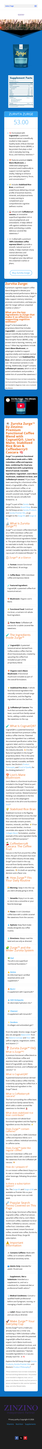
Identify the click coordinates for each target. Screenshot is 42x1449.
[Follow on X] (21, 1438)
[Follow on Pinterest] (25, 1438)
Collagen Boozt (12, 833)
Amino (13, 972)
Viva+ (28, 1038)
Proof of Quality (25, 767)
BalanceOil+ (26, 1035)
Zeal (7, 804)
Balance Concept (16, 1038)
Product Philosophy (21, 1367)
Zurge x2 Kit (29, 1189)
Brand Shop (25, 507)
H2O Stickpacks (16, 1000)
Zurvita (26, 504)
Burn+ (13, 989)
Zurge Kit (21, 516)
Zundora (14, 1022)
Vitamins (10, 1424)
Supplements (30, 1424)
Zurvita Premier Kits (17, 513)
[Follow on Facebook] (16, 1438)
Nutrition (19, 1424)
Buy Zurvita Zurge (21, 272)
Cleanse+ (14, 1011)
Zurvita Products (30, 510)
